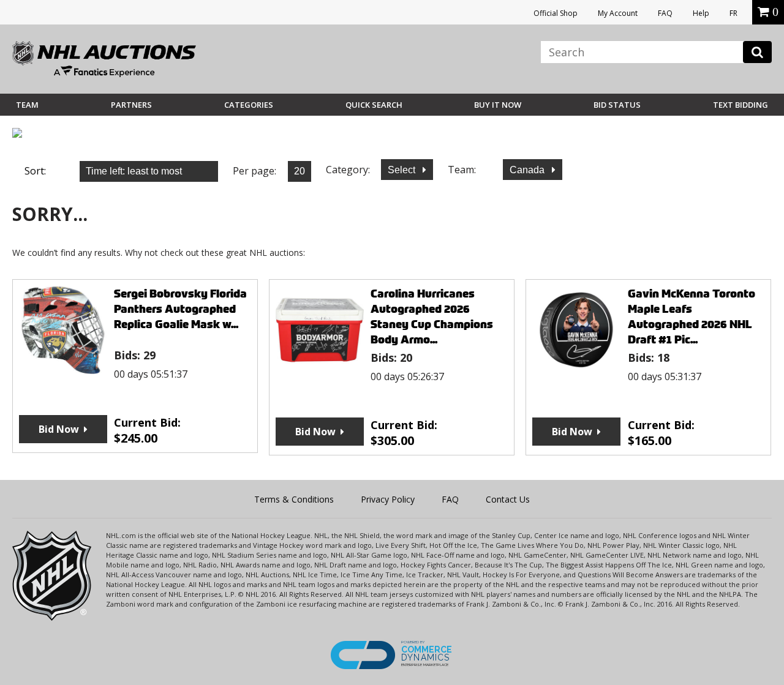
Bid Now (59, 429)
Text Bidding (740, 104)
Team (27, 104)
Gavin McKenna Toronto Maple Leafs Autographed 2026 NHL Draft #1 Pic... (691, 316)
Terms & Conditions (294, 499)
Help (701, 13)
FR (733, 13)
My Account (618, 13)
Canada (528, 170)
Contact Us (508, 499)
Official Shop (555, 13)
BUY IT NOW (497, 104)
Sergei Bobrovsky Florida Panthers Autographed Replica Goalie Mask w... (180, 309)
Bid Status (617, 104)
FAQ (665, 13)
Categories (248, 104)
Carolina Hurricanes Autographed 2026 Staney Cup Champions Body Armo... (432, 316)
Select (403, 170)
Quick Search (373, 104)
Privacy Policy (388, 499)
